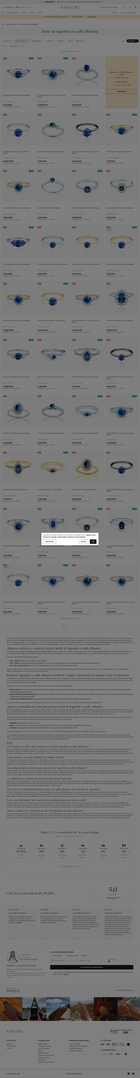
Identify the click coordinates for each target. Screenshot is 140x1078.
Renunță (83, 541)
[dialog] (70, 539)
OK (93, 541)
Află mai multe (49, 541)
